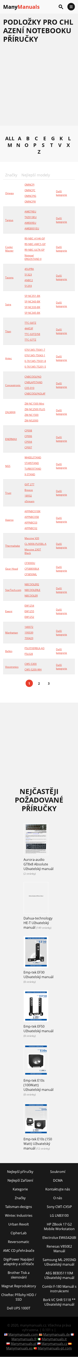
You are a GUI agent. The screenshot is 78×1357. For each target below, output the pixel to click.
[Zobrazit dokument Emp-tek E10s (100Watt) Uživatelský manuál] (36, 1060)
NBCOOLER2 (32, 584)
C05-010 (29, 388)
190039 (29, 632)
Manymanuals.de (56, 1334)
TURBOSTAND (33, 468)
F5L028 (29, 654)
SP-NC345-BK (32, 313)
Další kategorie (61, 193)
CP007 (28, 447)
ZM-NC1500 (31, 415)
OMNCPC (30, 190)
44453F (29, 328)
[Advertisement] (39, 86)
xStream (29, 501)
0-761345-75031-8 (35, 361)
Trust (8, 493)
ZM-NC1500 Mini (34, 403)
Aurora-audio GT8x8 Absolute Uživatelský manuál (38, 864)
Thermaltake (12, 546)
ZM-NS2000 (31, 420)
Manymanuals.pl (23, 1343)
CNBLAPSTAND (33, 382)
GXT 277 (29, 484)
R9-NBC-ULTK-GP (35, 250)
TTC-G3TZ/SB (32, 334)
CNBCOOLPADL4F (35, 393)
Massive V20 (32, 538)
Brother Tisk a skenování (19, 1275)
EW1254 (29, 605)
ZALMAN (10, 412)
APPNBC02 (31, 528)
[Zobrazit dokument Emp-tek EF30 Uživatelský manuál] (36, 952)
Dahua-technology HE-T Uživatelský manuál (38, 923)
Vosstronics (12, 667)
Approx (9, 520)
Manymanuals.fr (24, 1339)
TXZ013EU (31, 217)
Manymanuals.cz (54, 1343)
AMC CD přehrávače (18, 1250)
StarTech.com (13, 590)
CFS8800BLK (32, 568)
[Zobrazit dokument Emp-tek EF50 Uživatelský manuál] (36, 1006)
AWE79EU (30, 211)
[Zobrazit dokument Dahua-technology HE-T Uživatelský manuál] (36, 898)
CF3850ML (31, 574)
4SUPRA (29, 269)
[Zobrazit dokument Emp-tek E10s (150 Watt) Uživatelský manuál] (36, 1119)
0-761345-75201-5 (35, 366)
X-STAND (30, 474)
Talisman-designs (18, 1206)
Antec (8, 358)
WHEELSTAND (33, 457)
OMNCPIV (30, 201)
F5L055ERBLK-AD (35, 648)
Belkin (8, 651)
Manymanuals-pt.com (55, 1348)
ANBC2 (29, 280)
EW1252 (29, 617)
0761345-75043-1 (35, 355)
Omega (9, 193)
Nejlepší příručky (20, 1171)
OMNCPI (29, 184)
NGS (7, 466)
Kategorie (20, 1189)
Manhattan (11, 632)
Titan (8, 331)
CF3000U (30, 563)
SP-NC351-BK (32, 296)
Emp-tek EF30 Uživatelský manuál (38, 974)
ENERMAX (11, 439)
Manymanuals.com (23, 1334)
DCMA (58, 1180)
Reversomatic (18, 1241)
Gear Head (11, 568)
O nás (57, 1198)
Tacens (9, 277)
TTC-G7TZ (30, 339)
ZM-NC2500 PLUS (35, 409)
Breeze (29, 490)
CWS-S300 (31, 664)
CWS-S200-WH (33, 669)
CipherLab (19, 1233)
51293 (28, 286)
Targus (9, 220)
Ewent (8, 611)
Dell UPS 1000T (18, 1308)
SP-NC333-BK (32, 307)
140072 (29, 627)
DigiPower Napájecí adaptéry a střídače (19, 1261)
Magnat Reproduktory (18, 1286)
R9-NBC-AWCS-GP (35, 244)
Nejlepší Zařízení (20, 1180)
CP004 (28, 442)
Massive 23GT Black (33, 551)
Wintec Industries (18, 1215)
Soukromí (57, 1171)
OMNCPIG (30, 196)
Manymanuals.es (19, 1348)
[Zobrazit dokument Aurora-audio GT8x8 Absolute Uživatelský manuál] (36, 839)
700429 (29, 638)
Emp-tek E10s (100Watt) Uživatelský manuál (38, 1085)
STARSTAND (32, 463)
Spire (8, 304)
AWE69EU (30, 223)
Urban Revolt (18, 1224)
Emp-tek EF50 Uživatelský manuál (38, 1028)
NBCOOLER (31, 595)
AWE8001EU (32, 228)
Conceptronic (13, 385)
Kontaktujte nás (57, 1189)
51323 (28, 274)
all (10, 138)
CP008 (28, 430)
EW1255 (29, 611)
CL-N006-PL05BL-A (35, 544)
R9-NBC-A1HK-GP (35, 238)
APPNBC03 (31, 522)
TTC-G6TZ (30, 323)
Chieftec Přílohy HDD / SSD (18, 1297)
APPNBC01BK (32, 511)
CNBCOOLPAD (33, 376)
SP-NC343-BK (32, 301)
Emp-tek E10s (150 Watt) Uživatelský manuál (38, 1144)
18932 (28, 495)
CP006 (28, 436)
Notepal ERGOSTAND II (33, 257)
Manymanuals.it (54, 1339)
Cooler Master (9, 248)
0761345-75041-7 (35, 350)
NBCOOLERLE (32, 590)
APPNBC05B (32, 517)
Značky (20, 1198)
